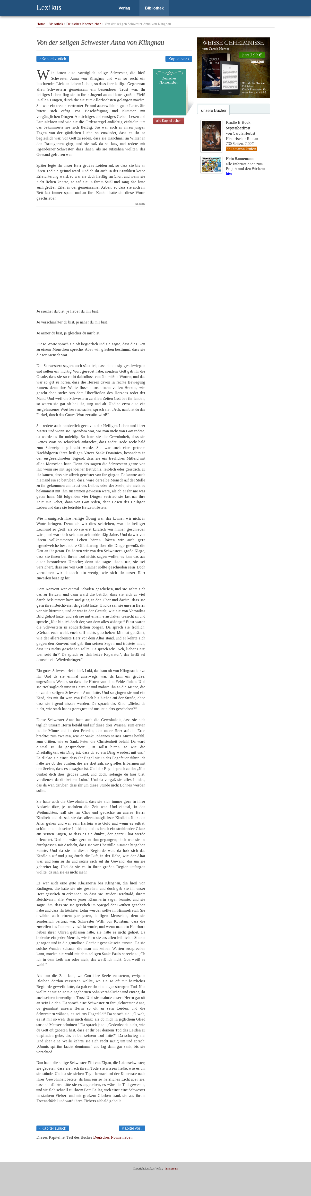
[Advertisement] (90, 253)
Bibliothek (154, 8)
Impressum (171, 1168)
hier (229, 173)
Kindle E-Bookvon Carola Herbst (240, 127)
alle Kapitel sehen (168, 120)
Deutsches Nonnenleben (83, 24)
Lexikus (48, 7)
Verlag (124, 8)
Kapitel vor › (178, 59)
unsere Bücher (213, 110)
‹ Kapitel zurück (52, 59)
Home (40, 24)
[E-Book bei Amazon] (233, 97)
